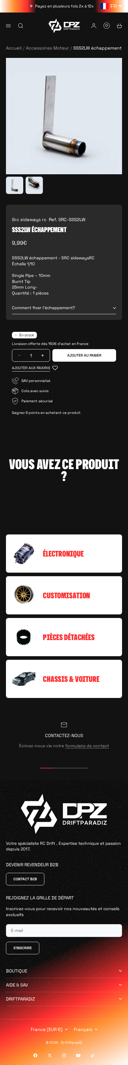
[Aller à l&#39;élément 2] (34, 185)
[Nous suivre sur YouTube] (78, 1055)
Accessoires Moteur (47, 48)
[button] (35, 368)
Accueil (14, 48)
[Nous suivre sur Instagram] (64, 1055)
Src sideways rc (29, 219)
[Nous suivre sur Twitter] (49, 1055)
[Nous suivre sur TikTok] (92, 1055)
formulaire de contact (87, 745)
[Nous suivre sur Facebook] (35, 1055)
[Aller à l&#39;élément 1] (14, 185)
